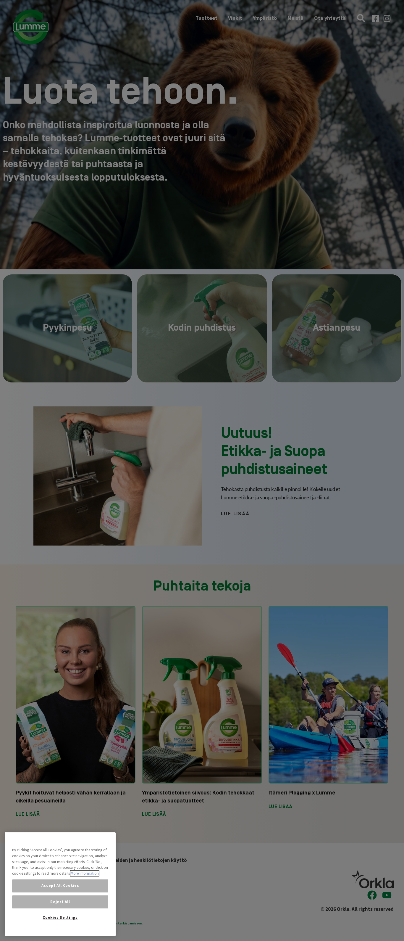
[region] (60, 884)
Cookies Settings (60, 917)
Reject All (60, 901)
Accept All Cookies (60, 885)
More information (85, 873)
